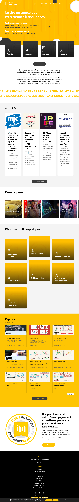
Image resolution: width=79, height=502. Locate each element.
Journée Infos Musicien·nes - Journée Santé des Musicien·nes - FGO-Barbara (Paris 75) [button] (22, 26)
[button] (39, 64)
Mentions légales (45, 497)
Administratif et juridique (39, 471)
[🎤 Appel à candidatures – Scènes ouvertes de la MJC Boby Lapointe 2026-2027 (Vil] (13, 144)
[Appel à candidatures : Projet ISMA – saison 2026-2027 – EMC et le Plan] (65, 144)
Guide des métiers (39, 478)
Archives (39, 473)
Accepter (48, 500)
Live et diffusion (39, 480)
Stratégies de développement (39, 487)
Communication (39, 476)
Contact (32, 497)
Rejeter (55, 500)
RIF (55, 430)
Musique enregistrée (39, 483)
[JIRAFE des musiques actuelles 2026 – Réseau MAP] (48, 144)
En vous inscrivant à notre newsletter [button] (19, 33)
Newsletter (36, 497)
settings (41, 500)
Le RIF (40, 497)
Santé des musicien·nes (39, 485)
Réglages (62, 500)
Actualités (10, 115)
